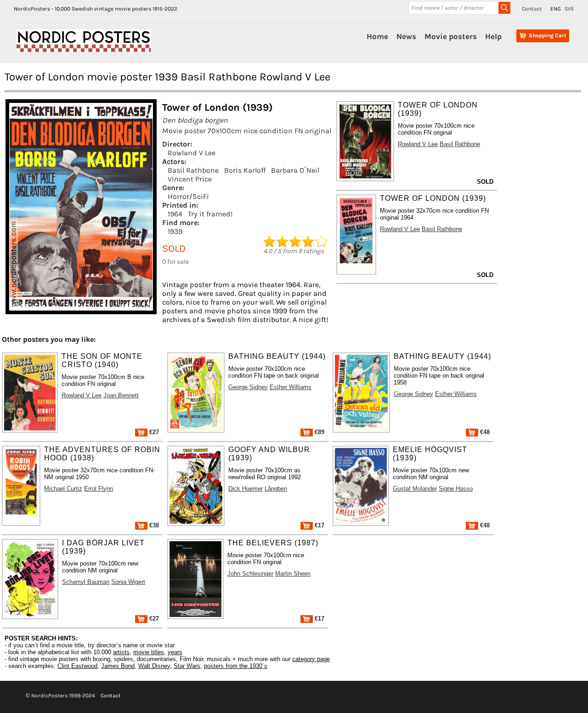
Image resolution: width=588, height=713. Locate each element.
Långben (276, 488)
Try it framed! (210, 213)
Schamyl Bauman (85, 581)
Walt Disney (154, 665)
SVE (569, 9)
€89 (318, 432)
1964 (175, 213)
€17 (318, 525)
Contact (532, 9)
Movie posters (450, 36)
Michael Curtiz (63, 488)
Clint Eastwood (77, 665)
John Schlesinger (250, 573)
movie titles (148, 652)
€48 (484, 432)
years (175, 652)
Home (377, 36)
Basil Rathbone (193, 170)
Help (493, 36)
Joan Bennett (121, 395)
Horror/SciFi (188, 196)
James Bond (118, 665)
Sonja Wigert (128, 581)
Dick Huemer (245, 488)
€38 (153, 525)
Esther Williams (290, 387)
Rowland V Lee (191, 152)
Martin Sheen (293, 573)
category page (311, 659)
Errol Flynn (98, 488)
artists (121, 652)
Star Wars (187, 665)
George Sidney (248, 387)
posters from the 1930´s (235, 665)
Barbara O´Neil (295, 170)
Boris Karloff (245, 170)
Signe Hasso (456, 488)
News (406, 36)
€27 (153, 432)
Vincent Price (190, 179)
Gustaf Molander (415, 488)
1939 (175, 231)
